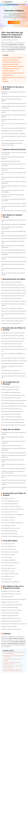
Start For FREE (12, 22)
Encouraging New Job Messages (11, 68)
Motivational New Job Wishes (10, 64)
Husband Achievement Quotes (11, 59)
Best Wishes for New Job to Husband (12, 57)
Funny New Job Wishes (9, 70)
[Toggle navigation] (26, 2)
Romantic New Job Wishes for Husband (13, 66)
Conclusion (5, 81)
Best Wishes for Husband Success (12, 62)
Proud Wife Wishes (8, 75)
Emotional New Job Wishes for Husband (13, 73)
